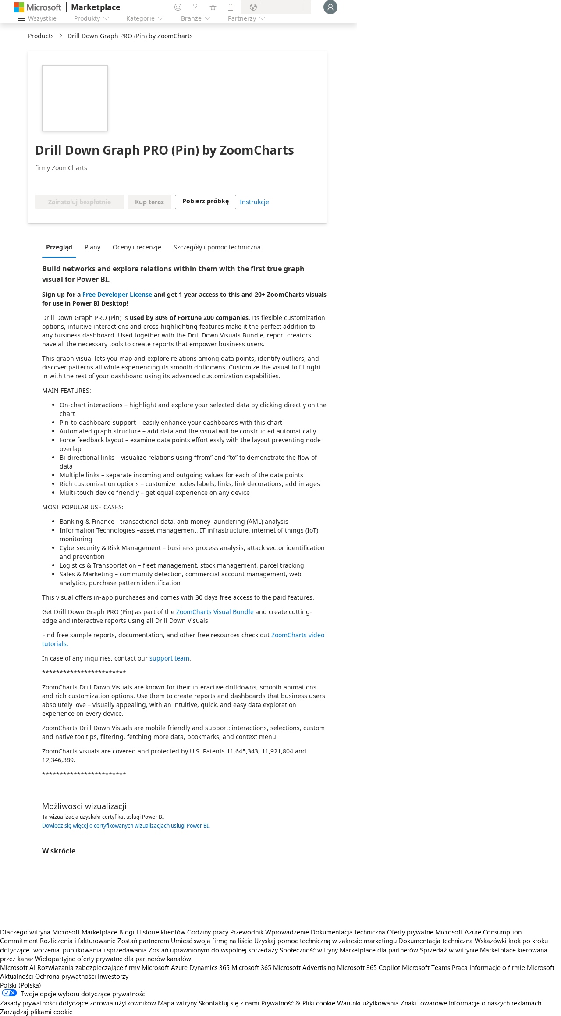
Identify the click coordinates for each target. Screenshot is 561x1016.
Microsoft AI (18, 967)
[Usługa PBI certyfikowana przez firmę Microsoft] (60, 182)
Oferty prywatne (410, 931)
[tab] (61, 246)
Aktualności (16, 976)
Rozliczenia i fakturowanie (78, 940)
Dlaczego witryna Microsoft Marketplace (58, 931)
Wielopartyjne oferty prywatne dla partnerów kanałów (113, 958)
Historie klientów (160, 931)
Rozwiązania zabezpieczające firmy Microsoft (103, 967)
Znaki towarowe (424, 1002)
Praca (460, 967)
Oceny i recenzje (137, 247)
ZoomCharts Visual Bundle (215, 611)
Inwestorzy (113, 976)
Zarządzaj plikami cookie (36, 1011)
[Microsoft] (37, 7)
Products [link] (41, 36)
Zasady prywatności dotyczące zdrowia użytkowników (78, 1002)
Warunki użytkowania (368, 1002)
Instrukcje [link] (254, 202)
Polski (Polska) (20, 984)
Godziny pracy (207, 931)
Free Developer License (117, 294)
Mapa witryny (177, 1002)
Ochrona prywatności (65, 976)
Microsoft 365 (251, 967)
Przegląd (59, 247)
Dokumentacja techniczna (348, 931)
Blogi (127, 931)
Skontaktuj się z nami (229, 1002)
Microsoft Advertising (304, 967)
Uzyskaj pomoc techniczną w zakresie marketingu (325, 940)
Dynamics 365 (209, 967)
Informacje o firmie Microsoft (511, 967)
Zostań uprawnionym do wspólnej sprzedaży (213, 949)
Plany (92, 247)
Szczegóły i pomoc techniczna (217, 247)
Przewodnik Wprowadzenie (269, 931)
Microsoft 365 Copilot (368, 967)
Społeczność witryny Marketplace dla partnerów (349, 949)
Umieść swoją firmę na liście (211, 940)
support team (169, 658)
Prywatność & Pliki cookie (298, 1002)
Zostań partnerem (143, 940)
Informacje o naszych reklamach (495, 1002)
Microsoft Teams (426, 967)
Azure (179, 967)
